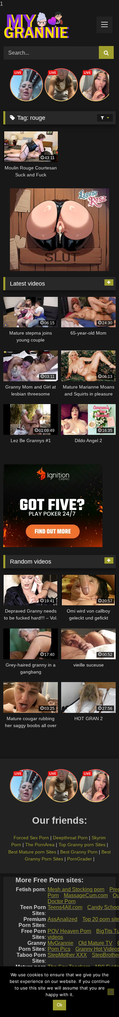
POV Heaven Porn (69, 931)
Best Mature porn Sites (32, 852)
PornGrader (79, 858)
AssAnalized (62, 919)
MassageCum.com (86, 895)
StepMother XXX (67, 955)
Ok (59, 1004)
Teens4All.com (65, 907)
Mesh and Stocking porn (76, 889)
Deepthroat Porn (70, 837)
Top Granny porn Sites (82, 844)
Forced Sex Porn (31, 837)
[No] (110, 992)
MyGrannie (60, 943)
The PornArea (40, 844)
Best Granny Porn (79, 852)
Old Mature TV (95, 943)
